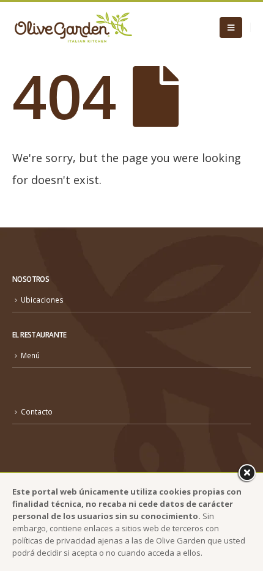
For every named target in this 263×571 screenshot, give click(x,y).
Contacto (37, 411)
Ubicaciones (42, 299)
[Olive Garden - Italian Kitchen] (73, 27)
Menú (30, 355)
